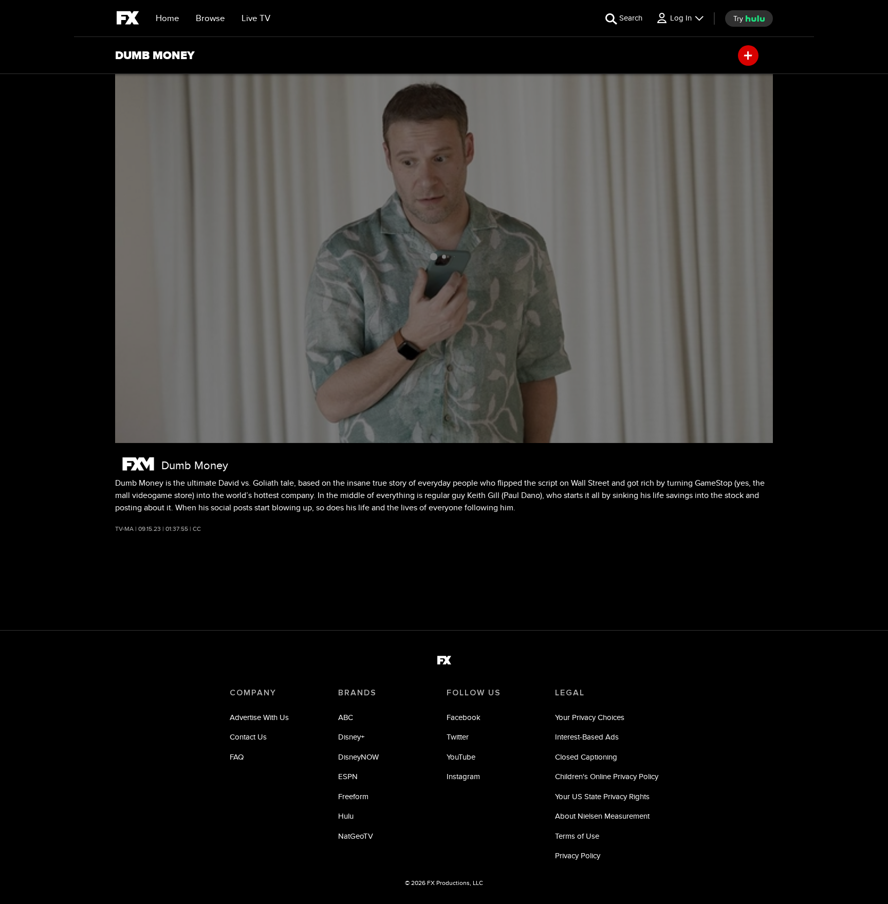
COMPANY (253, 693)
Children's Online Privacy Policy (606, 776)
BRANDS (357, 693)
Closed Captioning (586, 756)
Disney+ (351, 736)
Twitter (458, 736)
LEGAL (570, 693)
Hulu (346, 815)
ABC (345, 717)
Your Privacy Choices (589, 717)
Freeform (353, 796)
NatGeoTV (355, 836)
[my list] (748, 55)
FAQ (237, 756)
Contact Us (248, 736)
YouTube (461, 756)
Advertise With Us (259, 717)
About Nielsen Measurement (602, 815)
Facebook (463, 717)
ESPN (348, 776)
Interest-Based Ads (587, 736)
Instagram (463, 776)
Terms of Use (577, 836)
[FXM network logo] (138, 464)
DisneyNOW (358, 756)
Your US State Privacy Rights (602, 796)
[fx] (127, 19)
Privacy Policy (577, 855)
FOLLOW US (474, 693)
